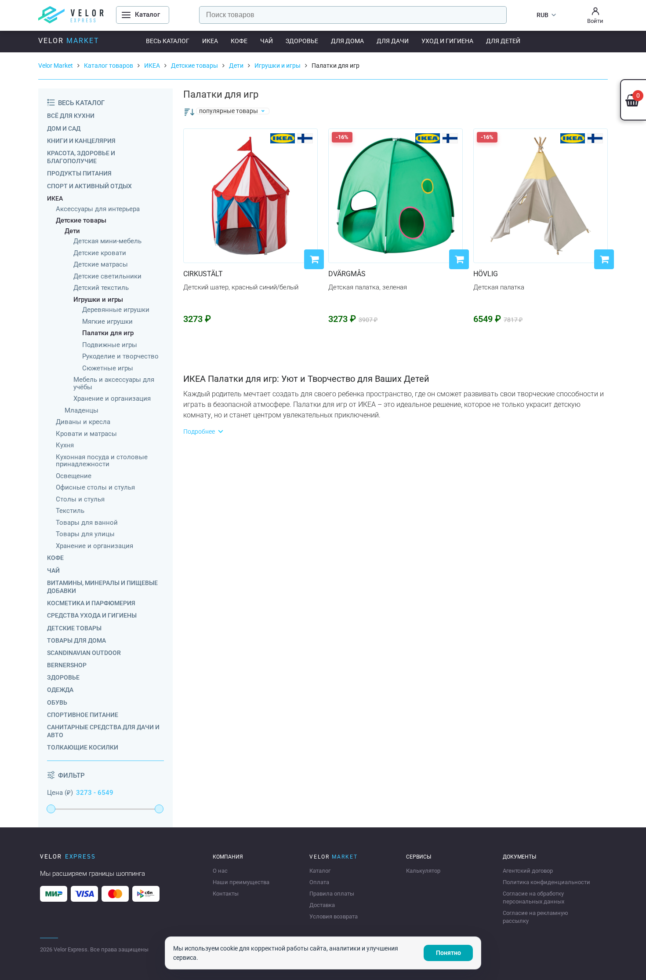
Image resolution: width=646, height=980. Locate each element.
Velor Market (55, 65)
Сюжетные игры (107, 368)
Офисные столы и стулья (95, 487)
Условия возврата (333, 916)
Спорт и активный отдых (89, 186)
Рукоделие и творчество (120, 356)
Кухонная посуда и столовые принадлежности (102, 460)
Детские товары (194, 65)
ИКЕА (210, 40)
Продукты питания (79, 173)
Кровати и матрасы (86, 434)
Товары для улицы (85, 534)
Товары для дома (76, 640)
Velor (68, 41)
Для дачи (393, 40)
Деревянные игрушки (115, 310)
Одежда (60, 689)
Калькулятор (423, 870)
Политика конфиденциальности (546, 882)
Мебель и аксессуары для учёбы (113, 383)
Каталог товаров (108, 65)
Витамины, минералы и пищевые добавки (102, 586)
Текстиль (70, 511)
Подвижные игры (109, 345)
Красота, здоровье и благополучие (81, 157)
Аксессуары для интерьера (98, 209)
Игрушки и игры (277, 65)
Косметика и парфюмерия (91, 603)
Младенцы (81, 410)
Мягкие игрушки (107, 321)
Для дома (347, 40)
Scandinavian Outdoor (84, 652)
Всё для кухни (70, 115)
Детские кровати (99, 253)
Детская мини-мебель (107, 241)
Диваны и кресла (83, 422)
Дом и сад (63, 128)
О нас (220, 870)
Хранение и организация (112, 398)
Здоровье (302, 40)
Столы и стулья (80, 499)
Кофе (239, 40)
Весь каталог (167, 40)
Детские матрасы (100, 264)
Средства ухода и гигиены (92, 615)
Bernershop (67, 665)
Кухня (65, 445)
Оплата (319, 882)
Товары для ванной (87, 523)
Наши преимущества (241, 882)
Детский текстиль (101, 288)
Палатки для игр (108, 333)
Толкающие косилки (82, 747)
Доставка (322, 905)
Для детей (503, 40)
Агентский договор (528, 870)
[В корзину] (314, 259)
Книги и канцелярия (81, 140)
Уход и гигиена (447, 40)
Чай (266, 40)
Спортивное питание (82, 714)
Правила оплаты (331, 893)
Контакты (226, 893)
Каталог (319, 870)
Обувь (57, 702)
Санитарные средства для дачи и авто (103, 731)
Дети (236, 65)
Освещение (73, 476)
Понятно (448, 952)
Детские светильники (107, 276)
